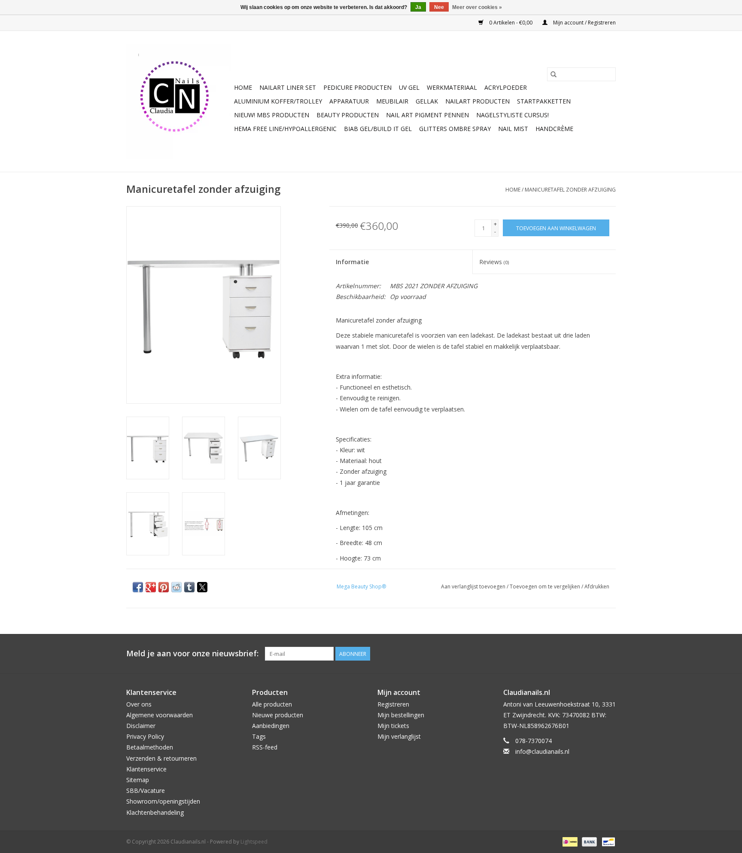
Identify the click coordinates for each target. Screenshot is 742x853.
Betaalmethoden (149, 747)
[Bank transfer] (588, 841)
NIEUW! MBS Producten (271, 115)
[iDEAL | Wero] (569, 841)
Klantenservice (146, 769)
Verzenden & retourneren (161, 758)
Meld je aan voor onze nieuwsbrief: (192, 653)
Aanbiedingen (270, 726)
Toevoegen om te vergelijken (545, 586)
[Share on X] (202, 587)
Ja (418, 7)
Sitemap (137, 780)
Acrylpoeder (505, 87)
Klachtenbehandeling (155, 812)
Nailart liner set (287, 87)
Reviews (494, 262)
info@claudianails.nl (542, 751)
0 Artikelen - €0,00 (511, 22)
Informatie (352, 262)
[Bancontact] (607, 841)
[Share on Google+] (151, 587)
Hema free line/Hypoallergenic (285, 129)
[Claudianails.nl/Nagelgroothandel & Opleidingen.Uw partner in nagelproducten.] (178, 101)
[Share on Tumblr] (189, 587)
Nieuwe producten (277, 715)
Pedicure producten (357, 87)
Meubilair (392, 101)
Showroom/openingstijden (163, 801)
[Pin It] (163, 587)
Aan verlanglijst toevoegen (474, 586)
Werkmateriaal (452, 87)
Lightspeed (254, 841)
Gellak (427, 101)
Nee (439, 7)
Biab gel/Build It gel (378, 129)
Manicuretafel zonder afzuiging (570, 189)
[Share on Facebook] (138, 587)
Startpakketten (544, 101)
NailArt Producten (477, 101)
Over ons (139, 704)
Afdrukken (596, 586)
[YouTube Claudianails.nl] (593, 654)
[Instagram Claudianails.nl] (609, 654)
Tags (259, 736)
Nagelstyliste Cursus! (512, 115)
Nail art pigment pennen (427, 115)
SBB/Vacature (145, 790)
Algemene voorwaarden (159, 715)
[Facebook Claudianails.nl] (578, 654)
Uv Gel (409, 87)
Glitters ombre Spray (455, 129)
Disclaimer (140, 726)
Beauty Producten (347, 115)
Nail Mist (513, 129)
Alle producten (272, 704)
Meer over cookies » (477, 7)
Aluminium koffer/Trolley (278, 101)
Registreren (393, 704)
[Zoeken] (553, 74)
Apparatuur (349, 101)
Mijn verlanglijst (399, 736)
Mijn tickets (393, 726)
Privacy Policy (145, 736)
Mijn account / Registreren (584, 22)
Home (243, 87)
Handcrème (554, 129)
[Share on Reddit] (176, 587)
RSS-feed (264, 747)
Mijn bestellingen (400, 715)
